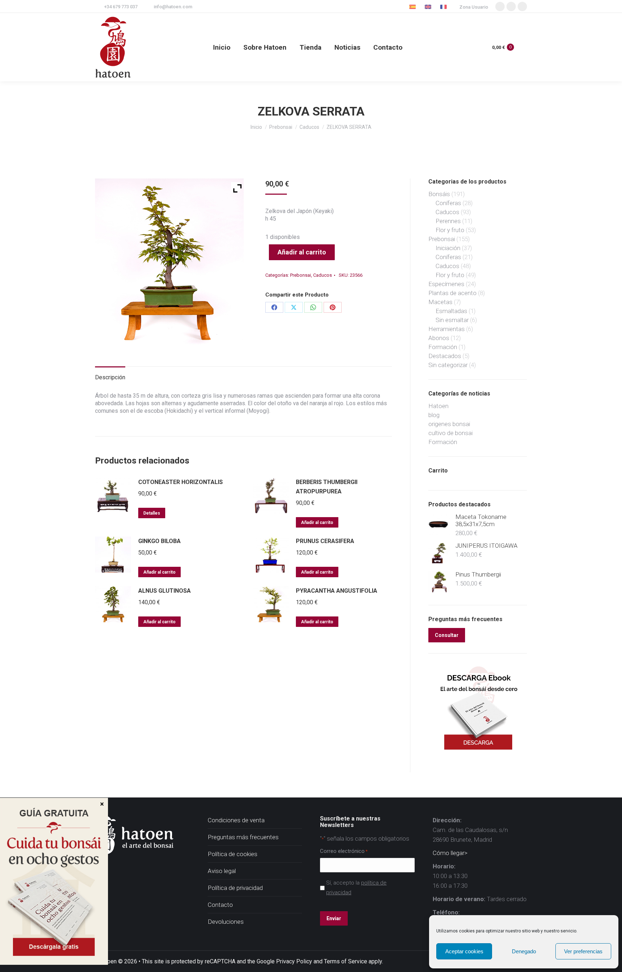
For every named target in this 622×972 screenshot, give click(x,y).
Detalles (151, 513)
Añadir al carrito (302, 252)
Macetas (440, 302)
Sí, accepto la (356, 888)
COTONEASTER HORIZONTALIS (180, 482)
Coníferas (448, 203)
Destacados (444, 356)
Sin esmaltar (452, 320)
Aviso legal (222, 870)
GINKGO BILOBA (159, 541)
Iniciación (448, 248)
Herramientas (446, 329)
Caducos (322, 275)
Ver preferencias (583, 951)
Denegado (524, 951)
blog (434, 415)
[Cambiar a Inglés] (429, 7)
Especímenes (446, 284)
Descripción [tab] (110, 377)
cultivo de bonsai (450, 433)
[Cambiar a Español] (413, 7)
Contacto (220, 904)
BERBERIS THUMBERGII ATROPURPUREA (326, 487)
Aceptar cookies (464, 951)
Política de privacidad (235, 887)
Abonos (438, 338)
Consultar (447, 635)
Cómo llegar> (450, 852)
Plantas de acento (452, 293)
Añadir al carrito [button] (317, 522)
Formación (442, 347)
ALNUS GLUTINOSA (164, 590)
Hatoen (438, 406)
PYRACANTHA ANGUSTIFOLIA (336, 590)
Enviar (333, 918)
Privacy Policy (294, 961)
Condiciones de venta (236, 820)
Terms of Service (345, 961)
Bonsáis (439, 194)
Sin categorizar (448, 365)
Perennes (448, 221)
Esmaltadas (451, 311)
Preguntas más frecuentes (243, 837)
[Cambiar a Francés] (444, 7)
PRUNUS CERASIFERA (325, 541)
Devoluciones (226, 921)
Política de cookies (232, 854)
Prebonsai (300, 275)
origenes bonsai (449, 424)
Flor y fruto (450, 230)
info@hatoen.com (173, 6)
